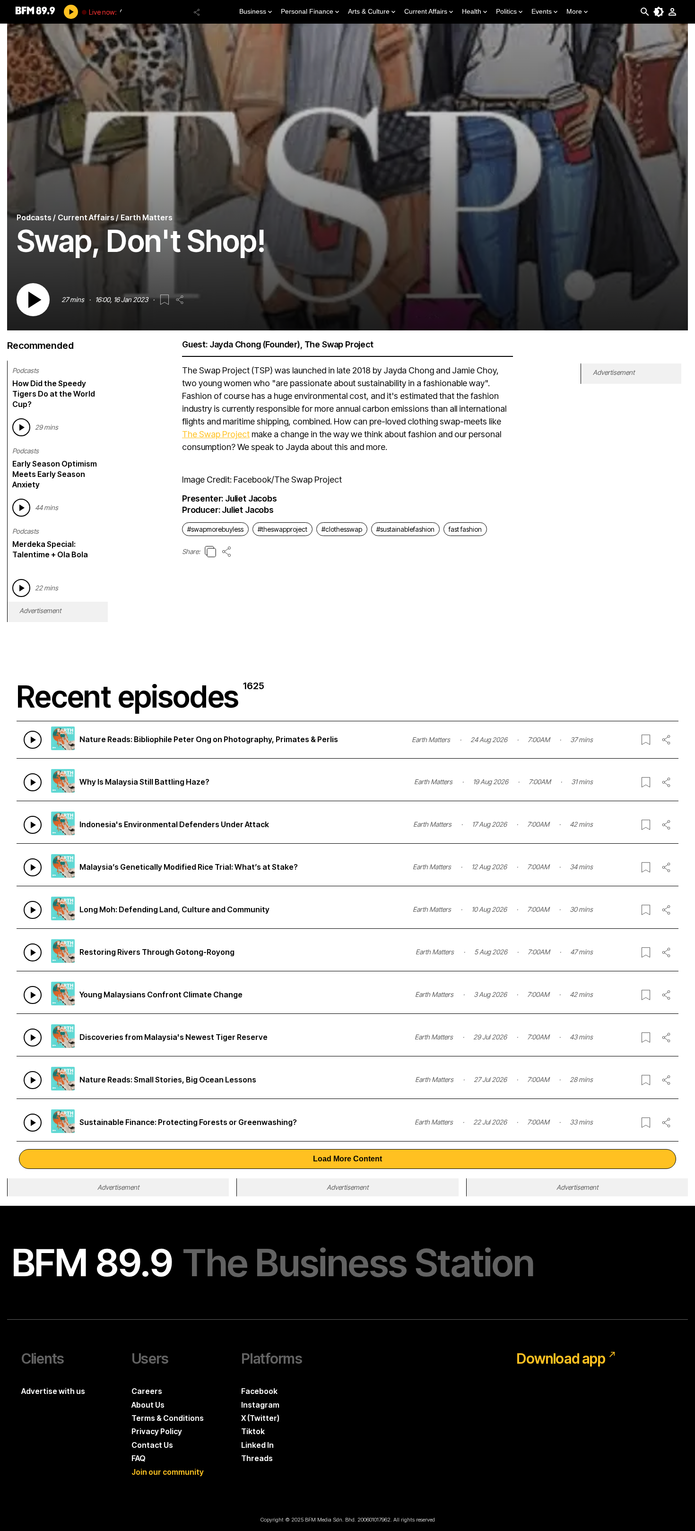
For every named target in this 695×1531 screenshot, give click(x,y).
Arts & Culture (369, 11)
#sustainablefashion (405, 529)
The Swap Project (216, 434)
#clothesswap (341, 529)
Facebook (259, 1391)
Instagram (260, 1405)
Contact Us (152, 1445)
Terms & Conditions (167, 1418)
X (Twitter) (260, 1418)
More (574, 11)
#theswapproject (282, 529)
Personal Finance (307, 11)
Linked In (257, 1445)
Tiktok (253, 1431)
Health (471, 11)
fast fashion (465, 529)
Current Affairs (425, 11)
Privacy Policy (156, 1431)
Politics (506, 11)
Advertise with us (53, 1391)
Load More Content (347, 1159)
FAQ (138, 1458)
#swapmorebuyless (215, 529)
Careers (146, 1391)
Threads (257, 1458)
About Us (148, 1405)
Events (541, 11)
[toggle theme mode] (658, 11)
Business (252, 11)
